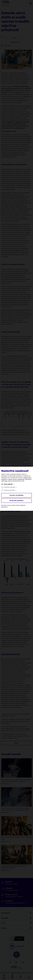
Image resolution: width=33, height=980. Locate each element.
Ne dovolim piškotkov (17, 500)
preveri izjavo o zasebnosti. (16, 479)
